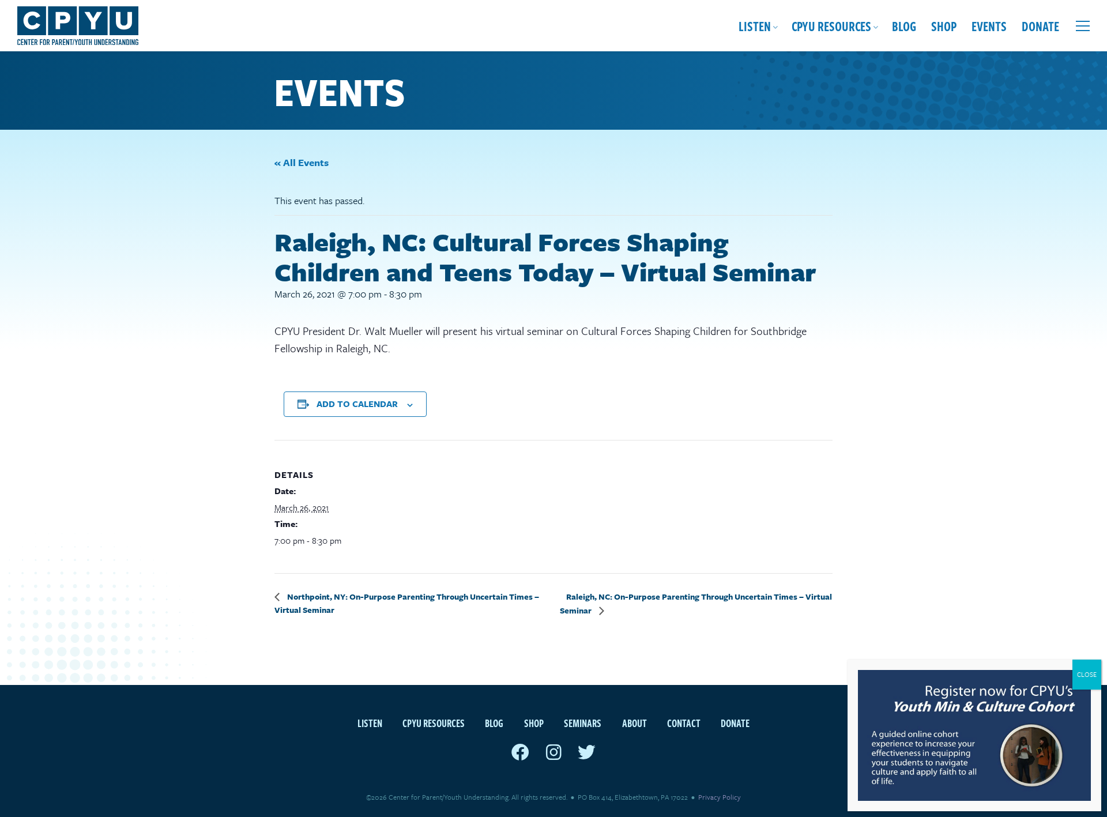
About (634, 723)
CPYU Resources (831, 26)
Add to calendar (357, 403)
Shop (944, 26)
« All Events (301, 162)
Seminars (582, 723)
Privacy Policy (719, 797)
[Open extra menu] (1083, 26)
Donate (1040, 26)
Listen (755, 26)
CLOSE (1087, 674)
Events (989, 26)
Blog (904, 26)
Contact (684, 723)
